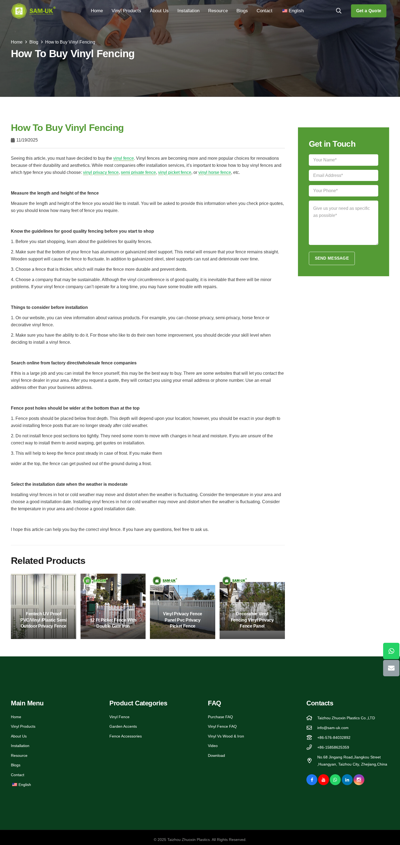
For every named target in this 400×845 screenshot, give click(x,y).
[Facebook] (311, 779)
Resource (19, 755)
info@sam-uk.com (333, 728)
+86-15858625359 (333, 747)
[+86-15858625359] (311, 747)
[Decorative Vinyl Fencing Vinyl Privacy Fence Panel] (252, 606)
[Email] (391, 668)
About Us (19, 736)
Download (216, 755)
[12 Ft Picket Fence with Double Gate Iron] (113, 606)
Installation (20, 745)
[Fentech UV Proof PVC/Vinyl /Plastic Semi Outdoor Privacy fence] (43, 606)
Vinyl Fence (119, 717)
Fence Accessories (125, 736)
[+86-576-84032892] (311, 737)
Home (16, 717)
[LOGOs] (33, 11)
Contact (17, 775)
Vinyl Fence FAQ (222, 726)
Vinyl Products (23, 726)
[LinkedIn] (347, 779)
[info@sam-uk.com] (311, 727)
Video (213, 745)
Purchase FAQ (220, 717)
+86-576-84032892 (333, 737)
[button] (144, 11)
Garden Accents (123, 726)
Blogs (15, 765)
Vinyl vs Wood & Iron (226, 736)
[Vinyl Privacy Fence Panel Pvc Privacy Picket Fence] (182, 606)
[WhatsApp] (335, 779)
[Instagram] (358, 779)
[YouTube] (323, 779)
